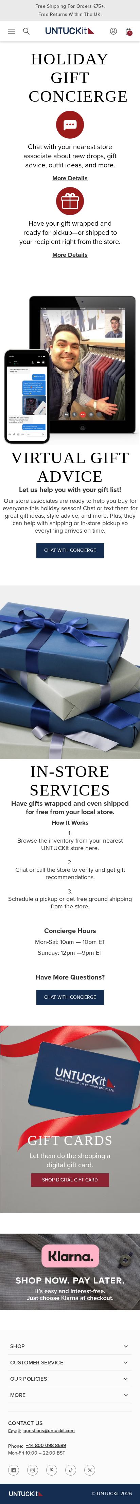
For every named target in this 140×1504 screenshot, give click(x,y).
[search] (26, 31)
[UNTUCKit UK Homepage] (70, 31)
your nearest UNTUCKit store (82, 844)
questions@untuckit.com (49, 1431)
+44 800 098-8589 (46, 1446)
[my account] (113, 31)
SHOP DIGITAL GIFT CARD (70, 1179)
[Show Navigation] (11, 31)
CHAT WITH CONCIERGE (70, 550)
